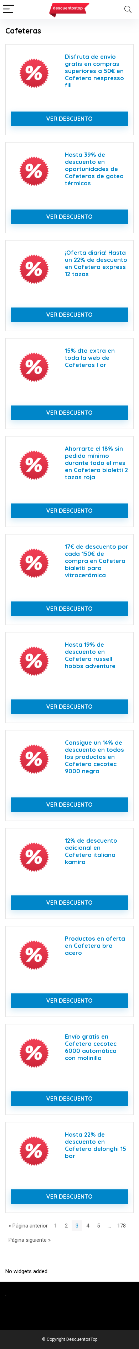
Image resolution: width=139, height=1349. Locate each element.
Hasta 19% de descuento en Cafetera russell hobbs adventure (90, 655)
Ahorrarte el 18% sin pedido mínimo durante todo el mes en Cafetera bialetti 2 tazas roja (96, 463)
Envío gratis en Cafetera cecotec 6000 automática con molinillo (91, 1047)
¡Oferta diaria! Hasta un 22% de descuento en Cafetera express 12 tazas (96, 263)
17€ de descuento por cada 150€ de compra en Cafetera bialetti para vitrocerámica (96, 561)
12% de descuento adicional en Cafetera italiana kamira (91, 851)
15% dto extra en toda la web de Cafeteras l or (90, 357)
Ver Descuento (69, 118)
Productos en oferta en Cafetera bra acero (95, 945)
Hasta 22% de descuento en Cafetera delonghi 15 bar (95, 1145)
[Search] (128, 9)
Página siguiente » (30, 1240)
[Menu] (8, 9)
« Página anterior (28, 1226)
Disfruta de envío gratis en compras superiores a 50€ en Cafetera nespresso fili (94, 71)
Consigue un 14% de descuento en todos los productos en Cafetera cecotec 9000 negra (94, 757)
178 (121, 1226)
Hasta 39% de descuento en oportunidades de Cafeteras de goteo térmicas (94, 169)
